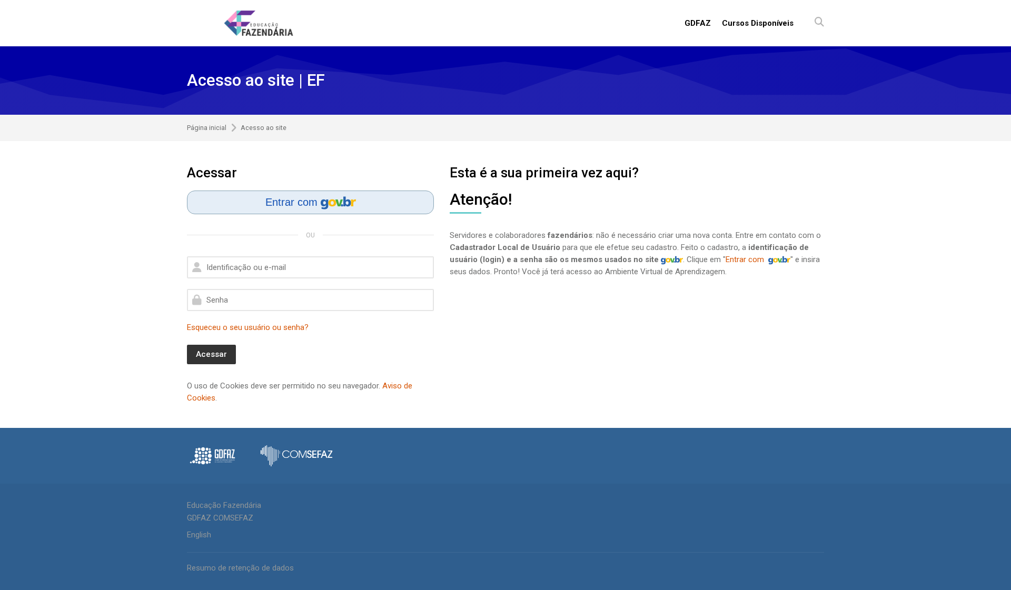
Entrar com (293, 202)
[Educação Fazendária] (258, 23)
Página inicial (206, 128)
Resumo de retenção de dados (240, 568)
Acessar (211, 354)
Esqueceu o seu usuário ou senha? (248, 327)
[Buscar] (819, 23)
